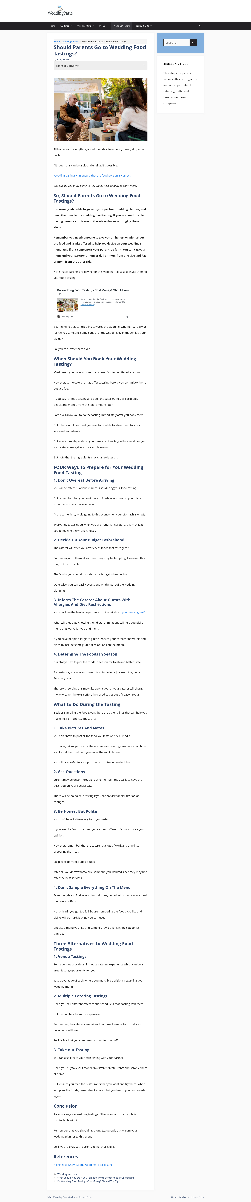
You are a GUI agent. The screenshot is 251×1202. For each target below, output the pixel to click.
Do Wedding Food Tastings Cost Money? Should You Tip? (88, 1181)
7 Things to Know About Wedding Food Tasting (83, 1165)
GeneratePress (85, 1197)
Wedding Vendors (122, 25)
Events (102, 25)
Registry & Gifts (142, 25)
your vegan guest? (133, 612)
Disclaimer (184, 1197)
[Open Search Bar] (200, 26)
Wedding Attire (84, 25)
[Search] (193, 42)
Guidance (64, 25)
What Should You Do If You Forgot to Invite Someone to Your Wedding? (96, 1177)
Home (52, 25)
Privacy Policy (198, 1197)
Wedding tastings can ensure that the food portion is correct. (92, 175)
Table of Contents (67, 65)
